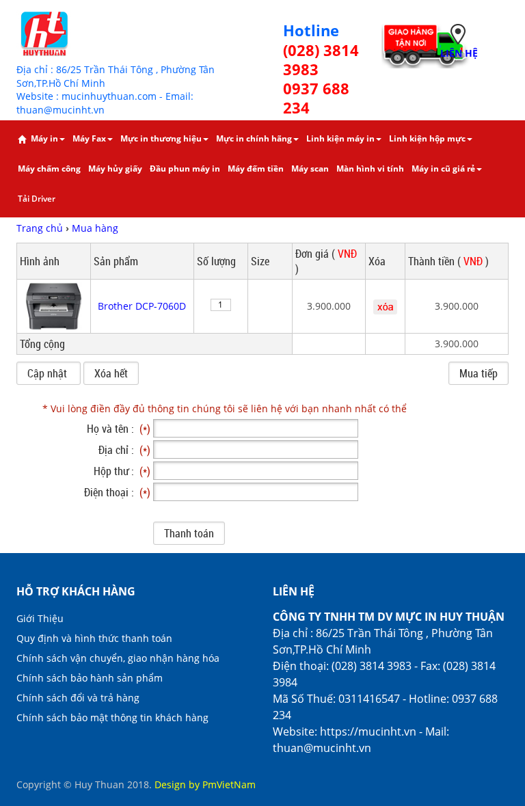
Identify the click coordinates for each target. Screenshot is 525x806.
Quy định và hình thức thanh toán (94, 638)
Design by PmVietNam (205, 784)
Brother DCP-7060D (142, 305)
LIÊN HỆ (459, 52)
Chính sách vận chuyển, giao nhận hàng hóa (117, 657)
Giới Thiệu (40, 618)
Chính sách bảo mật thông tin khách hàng (112, 717)
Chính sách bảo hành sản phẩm (89, 677)
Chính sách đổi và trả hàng (77, 697)
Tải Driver (36, 198)
